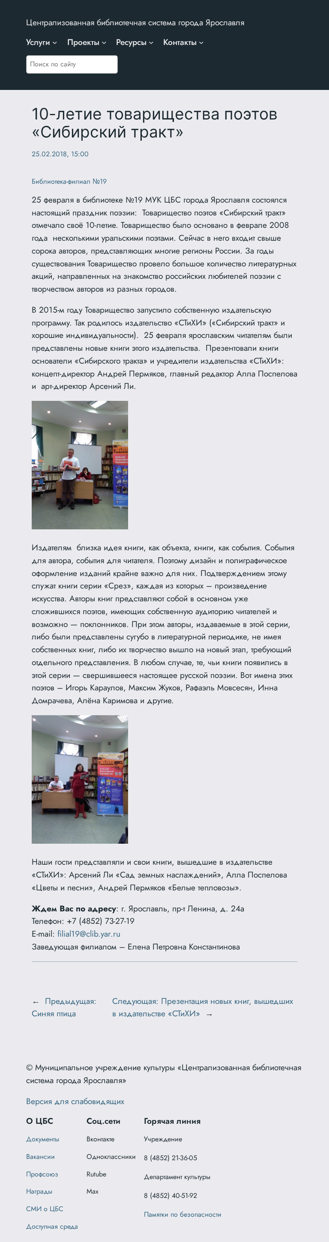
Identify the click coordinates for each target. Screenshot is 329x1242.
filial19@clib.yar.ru (88, 934)
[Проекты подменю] (104, 42)
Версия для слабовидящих (75, 1101)
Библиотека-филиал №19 (69, 181)
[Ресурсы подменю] (151, 42)
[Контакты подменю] (201, 42)
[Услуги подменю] (54, 42)
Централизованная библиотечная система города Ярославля (135, 22)
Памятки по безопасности (182, 1214)
